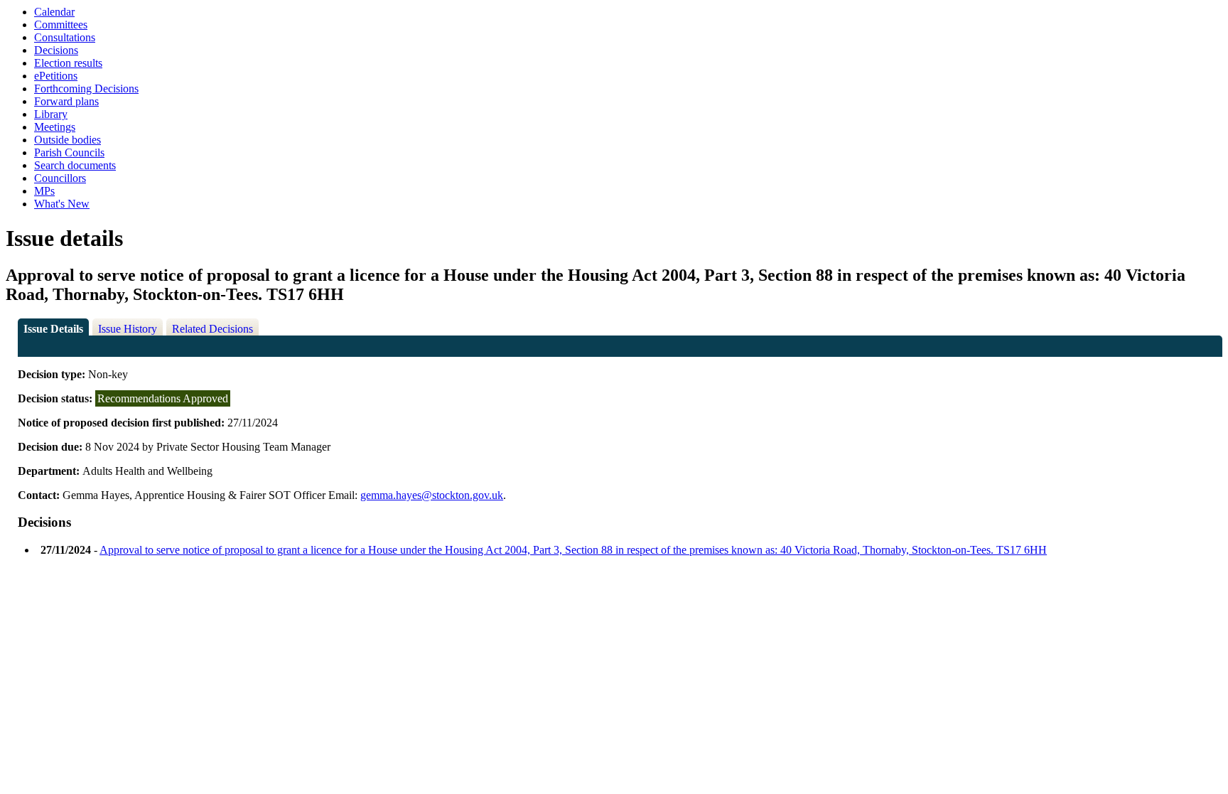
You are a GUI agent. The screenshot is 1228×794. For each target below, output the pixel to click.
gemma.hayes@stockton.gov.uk (431, 495)
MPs (44, 191)
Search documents (75, 165)
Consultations (64, 37)
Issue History (127, 329)
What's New (62, 204)
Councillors (60, 178)
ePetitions (55, 76)
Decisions (56, 50)
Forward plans (66, 101)
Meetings (54, 127)
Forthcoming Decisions (86, 88)
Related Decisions (212, 329)
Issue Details (53, 329)
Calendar (54, 12)
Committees (60, 24)
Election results (68, 63)
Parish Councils (69, 152)
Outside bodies (67, 140)
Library (51, 114)
